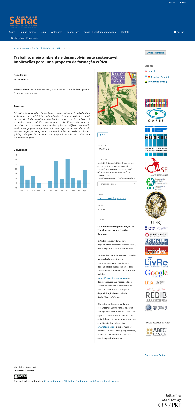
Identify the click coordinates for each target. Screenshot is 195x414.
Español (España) (160, 77)
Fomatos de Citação (109, 183)
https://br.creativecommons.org (113, 278)
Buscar (180, 31)
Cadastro (172, 2)
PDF (104, 134)
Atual (43, 31)
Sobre (12, 31)
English (152, 71)
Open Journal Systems (156, 355)
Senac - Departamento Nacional (100, 31)
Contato (125, 31)
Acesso (183, 2)
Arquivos (26, 48)
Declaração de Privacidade (24, 38)
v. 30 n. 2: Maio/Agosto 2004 (47, 48)
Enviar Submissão (155, 52)
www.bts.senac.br (106, 326)
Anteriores (56, 31)
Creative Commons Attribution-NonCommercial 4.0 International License (81, 381)
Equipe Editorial (28, 31)
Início (16, 48)
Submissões (73, 31)
